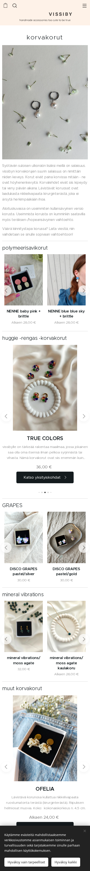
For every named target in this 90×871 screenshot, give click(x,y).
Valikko (84, 5)
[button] (14, 5)
